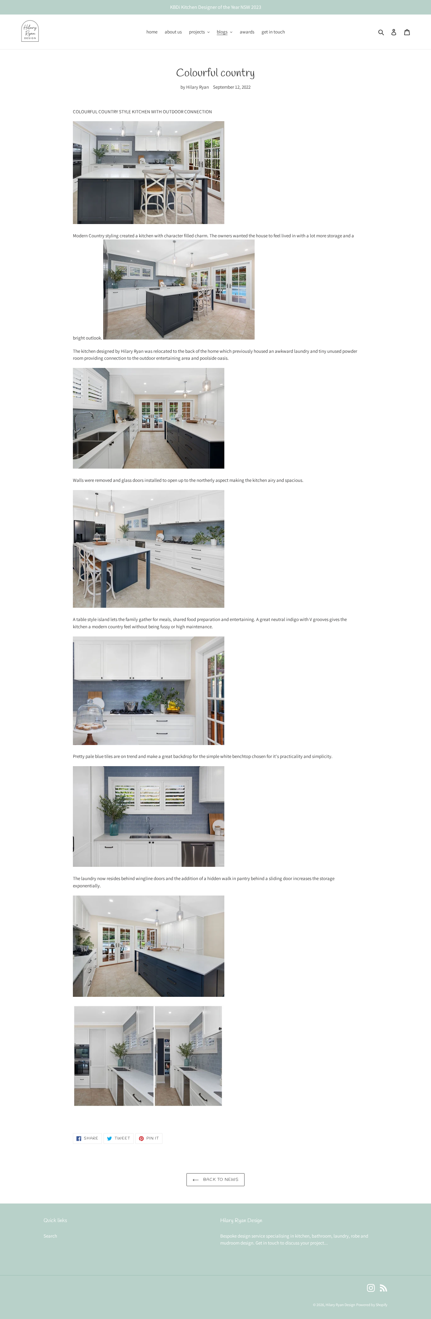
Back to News (220, 1179)
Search (50, 1236)
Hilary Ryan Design (340, 1304)
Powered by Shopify (371, 1304)
